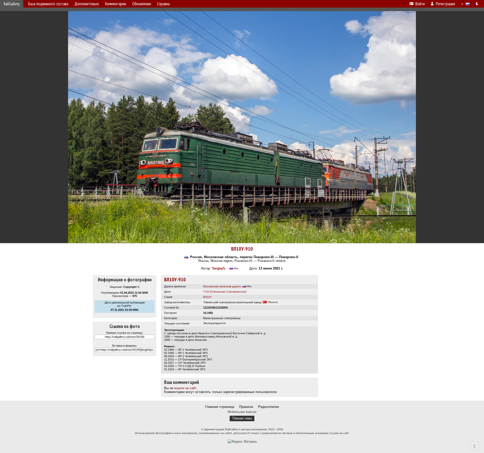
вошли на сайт (185, 388)
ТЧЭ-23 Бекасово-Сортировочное (225, 291)
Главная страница (219, 407)
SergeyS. (219, 268)
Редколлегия (268, 407)
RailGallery (11, 4)
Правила (246, 407)
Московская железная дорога (222, 286)
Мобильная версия (242, 412)
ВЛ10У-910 (242, 249)
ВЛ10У (207, 296)
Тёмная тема (242, 418)
